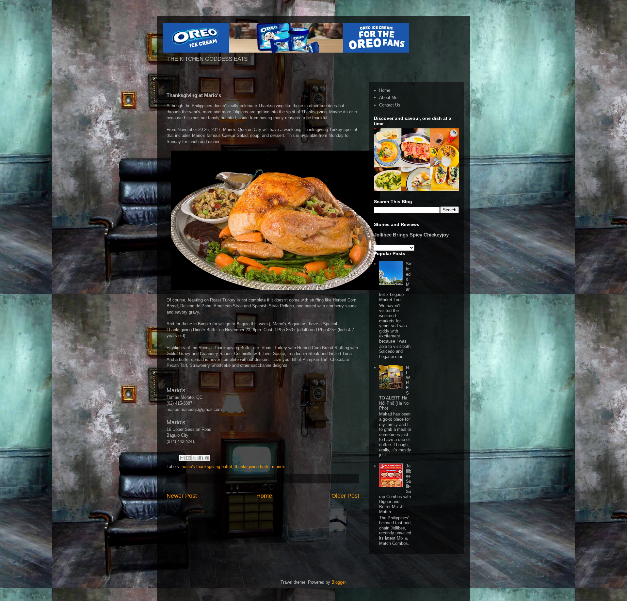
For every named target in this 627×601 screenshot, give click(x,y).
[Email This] (182, 458)
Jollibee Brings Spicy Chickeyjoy (411, 234)
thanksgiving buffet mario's (260, 466)
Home (264, 496)
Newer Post (182, 496)
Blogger (338, 582)
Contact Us (389, 105)
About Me (388, 97)
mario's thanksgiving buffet (207, 466)
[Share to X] (194, 458)
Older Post (345, 496)
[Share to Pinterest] (207, 458)
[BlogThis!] (188, 458)
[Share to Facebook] (201, 458)
